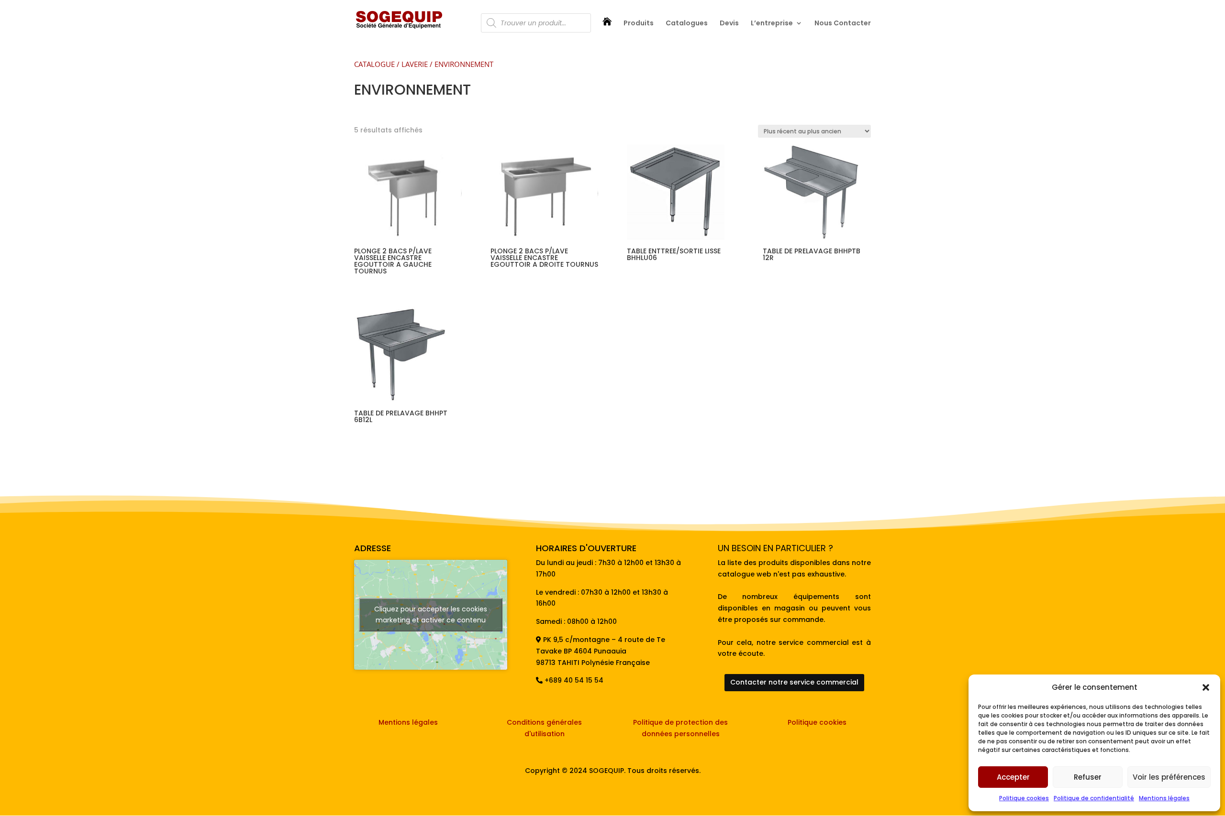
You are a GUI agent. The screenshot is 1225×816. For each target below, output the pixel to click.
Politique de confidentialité (1094, 798)
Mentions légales (1164, 798)
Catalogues (687, 24)
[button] (1206, 687)
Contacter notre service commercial (794, 682)
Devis (729, 24)
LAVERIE (414, 64)
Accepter (1013, 777)
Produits (639, 24)
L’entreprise (772, 24)
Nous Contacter (842, 24)
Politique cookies (1024, 798)
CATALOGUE (374, 64)
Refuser (1088, 777)
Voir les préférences (1169, 777)
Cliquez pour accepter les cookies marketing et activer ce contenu (430, 614)
